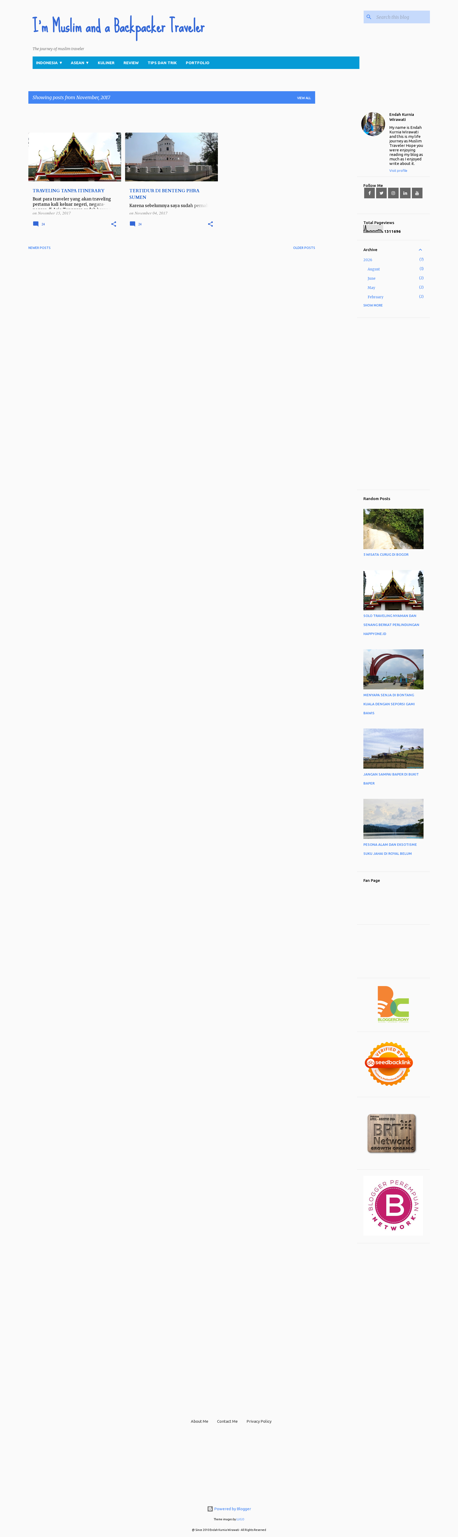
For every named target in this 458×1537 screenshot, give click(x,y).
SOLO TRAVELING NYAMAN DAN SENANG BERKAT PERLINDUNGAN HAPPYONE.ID (391, 625)
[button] (114, 224)
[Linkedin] (405, 193)
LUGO (240, 1519)
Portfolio (197, 62)
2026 (367, 260)
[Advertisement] (124, 120)
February (376, 297)
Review (131, 62)
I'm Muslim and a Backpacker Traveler (119, 26)
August (374, 269)
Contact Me (227, 1421)
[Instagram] (393, 193)
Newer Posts (39, 247)
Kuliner (106, 62)
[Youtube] (417, 193)
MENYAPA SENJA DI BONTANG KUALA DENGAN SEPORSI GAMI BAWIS (389, 704)
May (371, 288)
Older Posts (304, 247)
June (372, 278)
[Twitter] (381, 193)
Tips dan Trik (162, 62)
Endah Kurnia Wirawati (401, 117)
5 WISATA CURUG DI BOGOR (385, 554)
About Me (199, 1421)
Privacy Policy (258, 1421)
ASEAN (80, 62)
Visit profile (398, 170)
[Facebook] (369, 193)
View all (304, 98)
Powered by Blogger (232, 1509)
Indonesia (49, 62)
